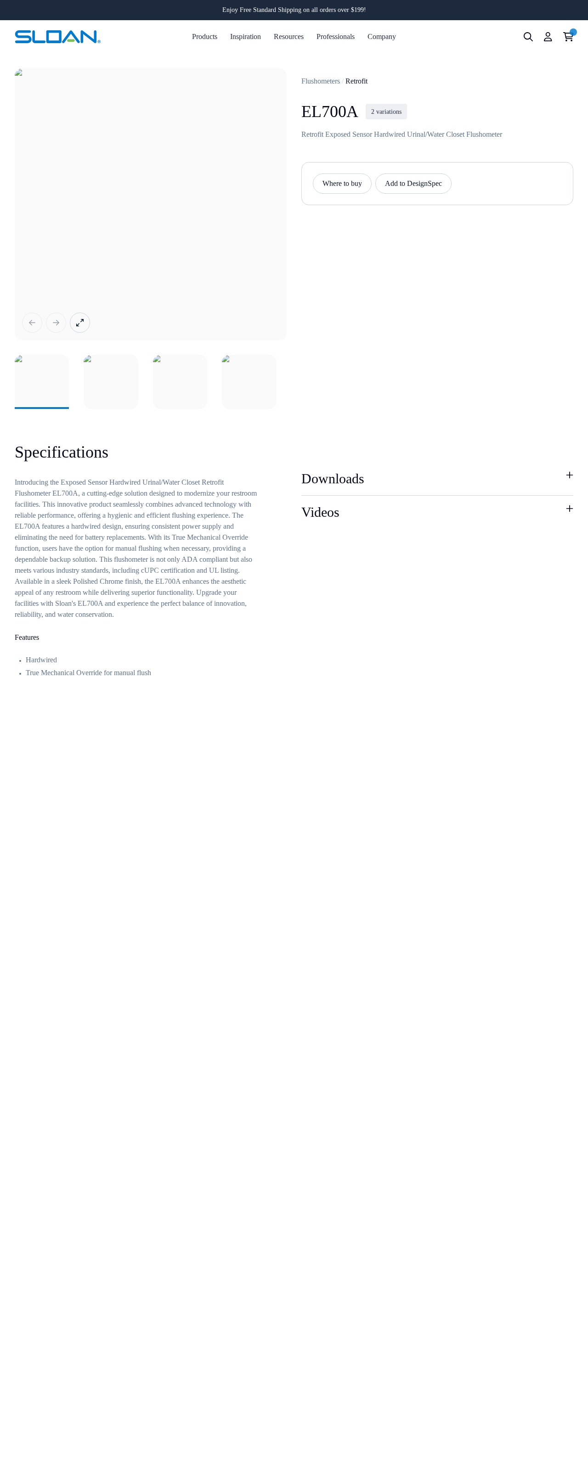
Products (204, 36)
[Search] (528, 36)
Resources (289, 36)
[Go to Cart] (568, 36)
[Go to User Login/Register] (548, 36)
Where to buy (342, 183)
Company (382, 36)
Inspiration (245, 36)
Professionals (336, 36)
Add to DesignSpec (413, 183)
